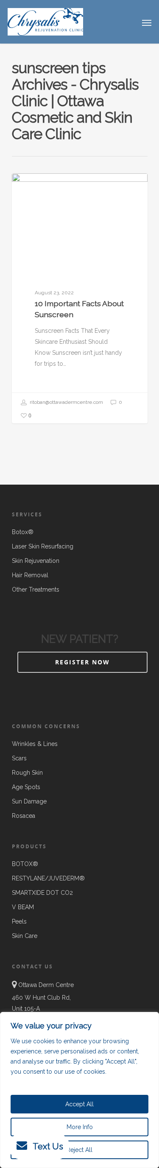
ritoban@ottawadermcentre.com (65, 402)
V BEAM (23, 907)
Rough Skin (27, 772)
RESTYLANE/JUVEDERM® (48, 878)
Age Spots (26, 787)
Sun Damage (29, 801)
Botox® (22, 532)
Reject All (79, 1149)
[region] (79, 1090)
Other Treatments (35, 589)
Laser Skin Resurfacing (42, 546)
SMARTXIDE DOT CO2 (42, 892)
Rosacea (23, 815)
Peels (19, 921)
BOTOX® (25, 864)
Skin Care (38, 187)
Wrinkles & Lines (35, 743)
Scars (19, 758)
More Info (80, 1127)
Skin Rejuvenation (35, 560)
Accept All (79, 1104)
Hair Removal (30, 575)
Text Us (48, 1146)
